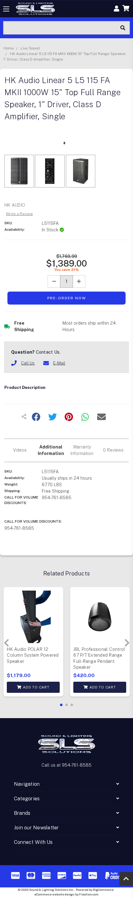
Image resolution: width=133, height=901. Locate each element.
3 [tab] (72, 705)
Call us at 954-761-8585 (66, 765)
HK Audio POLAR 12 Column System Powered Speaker (32, 655)
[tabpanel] (33, 643)
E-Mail (59, 363)
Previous (6, 643)
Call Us (28, 363)
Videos (20, 450)
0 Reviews (113, 450)
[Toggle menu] (6, 8)
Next (127, 643)
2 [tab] (66, 705)
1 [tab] (61, 705)
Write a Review (19, 214)
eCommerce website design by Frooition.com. (66, 894)
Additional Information (51, 450)
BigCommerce (103, 889)
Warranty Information (82, 450)
